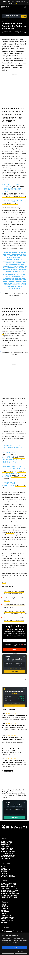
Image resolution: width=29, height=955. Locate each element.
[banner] (14, 16)
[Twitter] (13, 931)
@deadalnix (7, 455)
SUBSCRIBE (14, 649)
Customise (7, 952)
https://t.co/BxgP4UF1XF (13, 194)
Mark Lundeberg (13, 343)
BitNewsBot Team (8, 32)
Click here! (17, 3)
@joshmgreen (18, 187)
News (7, 21)
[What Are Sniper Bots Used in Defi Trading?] (14, 780)
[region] (14, 944)
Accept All (14, 947)
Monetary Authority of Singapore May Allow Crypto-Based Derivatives (15, 612)
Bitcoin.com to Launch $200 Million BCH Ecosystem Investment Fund (15, 619)
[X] (18, 679)
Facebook (8, 931)
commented (10, 532)
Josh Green (14, 222)
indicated (19, 516)
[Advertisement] (14, 89)
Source (4, 582)
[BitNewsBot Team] (3, 32)
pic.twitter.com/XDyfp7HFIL (14, 196)
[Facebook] (14, 679)
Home (3, 21)
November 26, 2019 (10, 203)
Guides (4, 788)
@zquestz (21, 471)
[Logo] (6, 7)
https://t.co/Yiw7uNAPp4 (14, 477)
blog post (5, 156)
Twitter (19, 931)
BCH (3, 333)
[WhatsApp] (25, 679)
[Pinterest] (22, 679)
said (13, 568)
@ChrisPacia (7, 471)
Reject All (20, 952)
